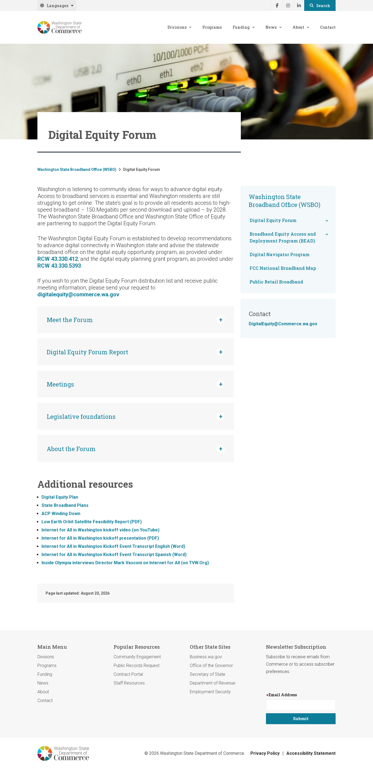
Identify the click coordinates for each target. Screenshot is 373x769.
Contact (328, 27)
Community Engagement (137, 656)
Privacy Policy (265, 753)
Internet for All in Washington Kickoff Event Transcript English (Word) (113, 546)
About (298, 27)
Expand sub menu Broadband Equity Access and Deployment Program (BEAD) (327, 234)
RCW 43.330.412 (57, 259)
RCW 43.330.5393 (59, 265)
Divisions (177, 27)
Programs (212, 27)
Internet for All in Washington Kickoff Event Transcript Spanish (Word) (114, 554)
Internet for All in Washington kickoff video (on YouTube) (100, 530)
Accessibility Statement (311, 753)
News (271, 27)
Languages (57, 5)
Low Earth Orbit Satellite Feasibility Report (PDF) (92, 521)
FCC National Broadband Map (283, 268)
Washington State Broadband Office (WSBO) (76, 169)
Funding (241, 27)
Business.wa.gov (206, 656)
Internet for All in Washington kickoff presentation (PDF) (100, 538)
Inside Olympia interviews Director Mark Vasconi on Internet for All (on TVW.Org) (125, 562)
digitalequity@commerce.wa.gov (78, 294)
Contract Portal (128, 674)
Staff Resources (129, 683)
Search (323, 5)
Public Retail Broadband (276, 282)
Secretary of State (207, 674)
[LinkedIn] (298, 5)
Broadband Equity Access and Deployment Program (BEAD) (283, 237)
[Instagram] (287, 5)
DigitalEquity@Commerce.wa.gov (283, 323)
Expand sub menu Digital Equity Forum (327, 220)
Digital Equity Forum (273, 220)
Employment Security (210, 691)
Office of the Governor (211, 665)
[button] (136, 319)
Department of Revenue (212, 683)
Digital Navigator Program (280, 254)
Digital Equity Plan (60, 497)
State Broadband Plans (65, 505)
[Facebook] (276, 5)
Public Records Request (136, 665)
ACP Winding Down (61, 513)
